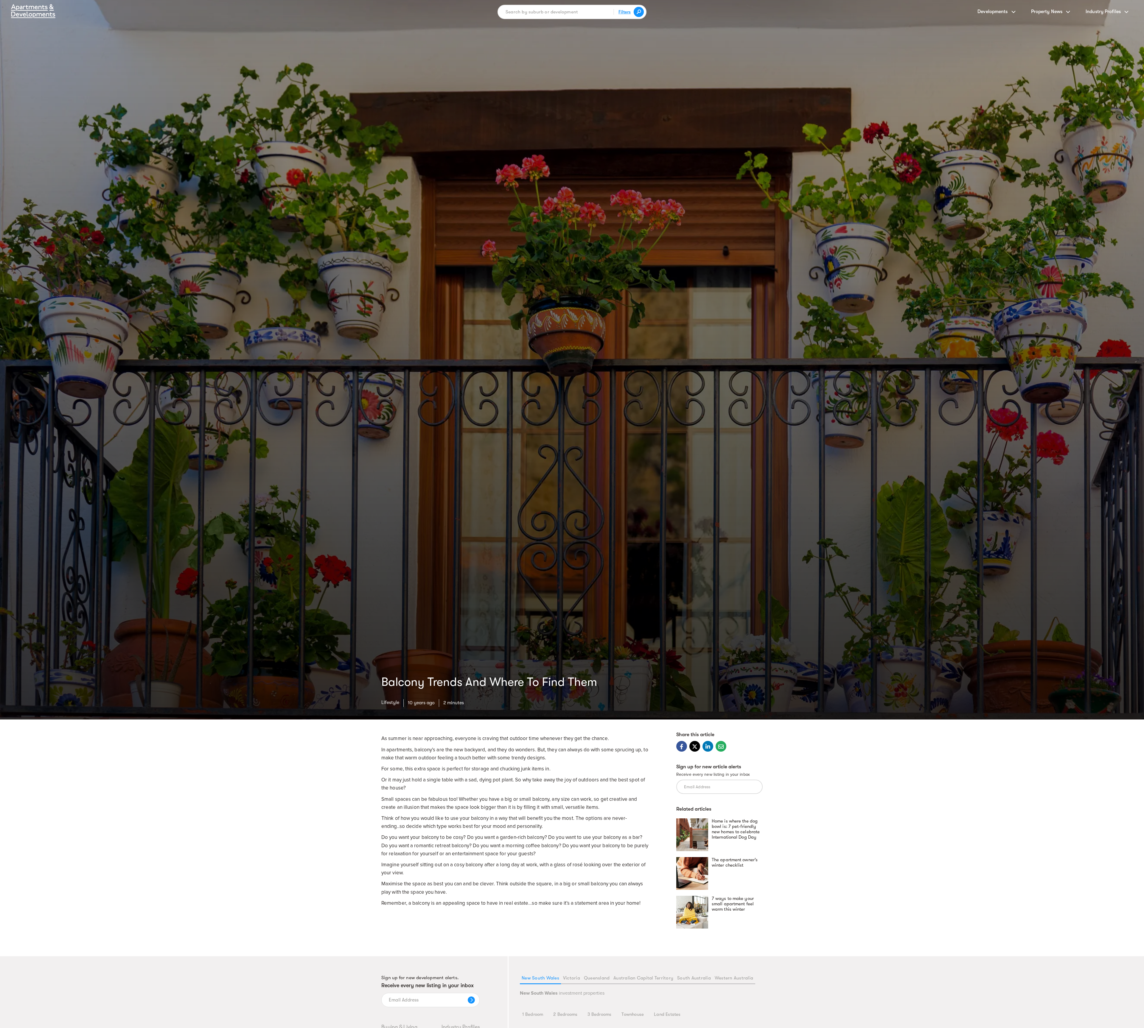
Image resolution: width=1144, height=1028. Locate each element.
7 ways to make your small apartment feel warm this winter (733, 904)
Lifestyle (390, 702)
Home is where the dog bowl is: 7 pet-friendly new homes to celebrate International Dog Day (736, 829)
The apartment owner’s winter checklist (735, 862)
